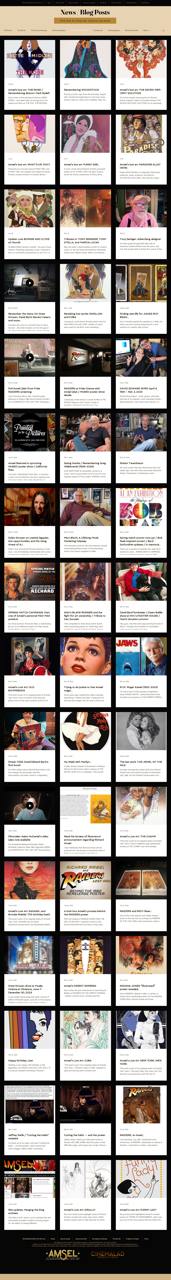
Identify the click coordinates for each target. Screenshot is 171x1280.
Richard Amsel (131, 30)
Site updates (114, 30)
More (145, 30)
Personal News (59, 30)
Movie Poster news (79, 30)
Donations (98, 30)
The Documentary (39, 30)
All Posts (8, 30)
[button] (145, 2)
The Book (21, 30)
